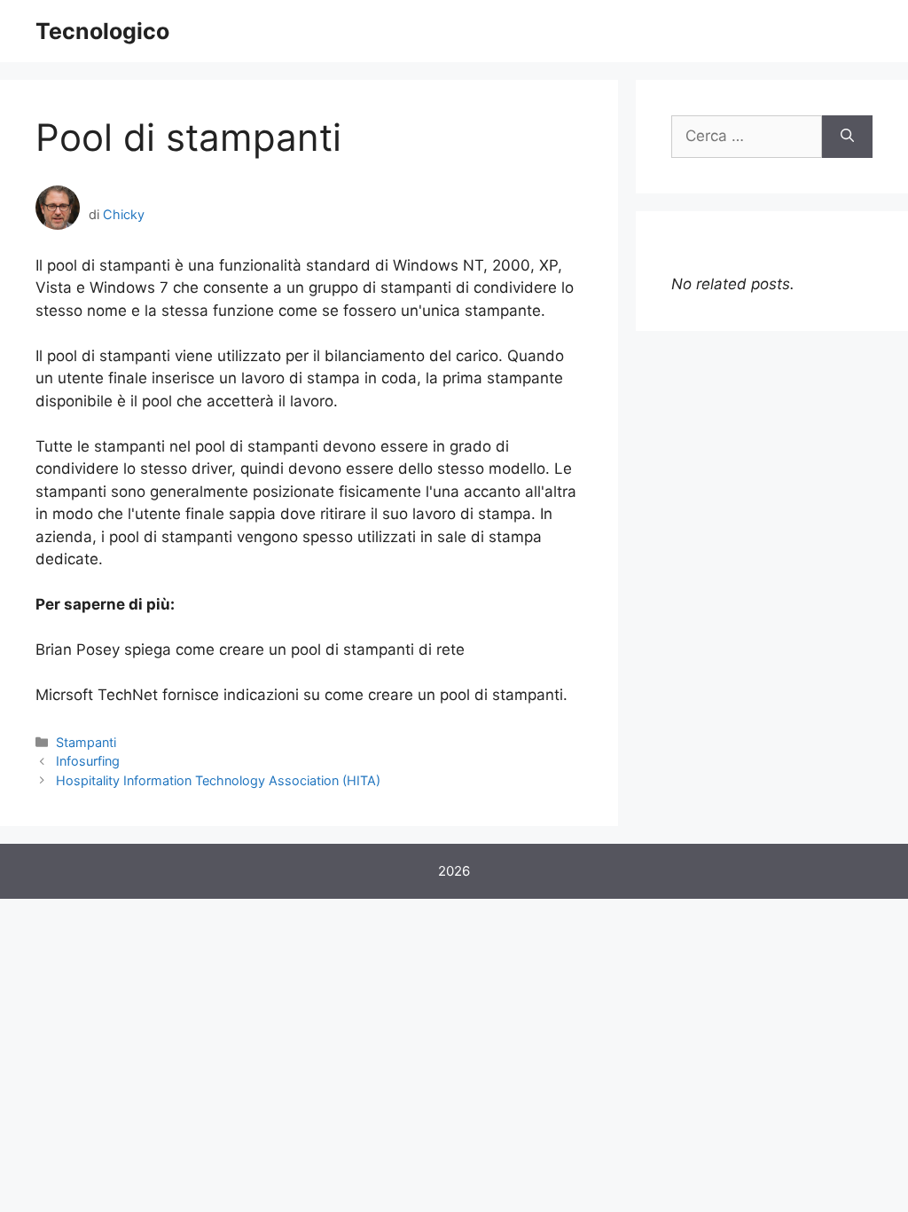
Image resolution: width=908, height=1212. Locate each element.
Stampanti (86, 742)
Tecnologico (102, 31)
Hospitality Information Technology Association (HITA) (218, 780)
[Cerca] (847, 136)
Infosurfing (88, 760)
